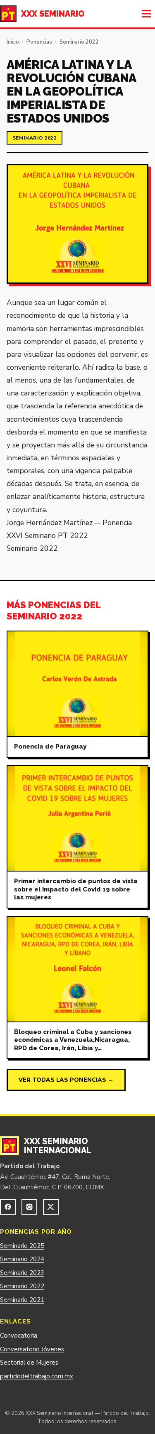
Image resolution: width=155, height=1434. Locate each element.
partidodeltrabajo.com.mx (36, 1376)
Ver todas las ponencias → (66, 1080)
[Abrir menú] (146, 13)
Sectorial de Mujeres (29, 1362)
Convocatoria (18, 1335)
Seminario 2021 (22, 1300)
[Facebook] (8, 1207)
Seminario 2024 (22, 1259)
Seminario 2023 (22, 1273)
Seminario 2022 (79, 42)
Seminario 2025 (22, 1246)
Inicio (13, 42)
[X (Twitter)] (51, 1207)
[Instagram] (29, 1207)
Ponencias (39, 42)
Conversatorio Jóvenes (32, 1349)
